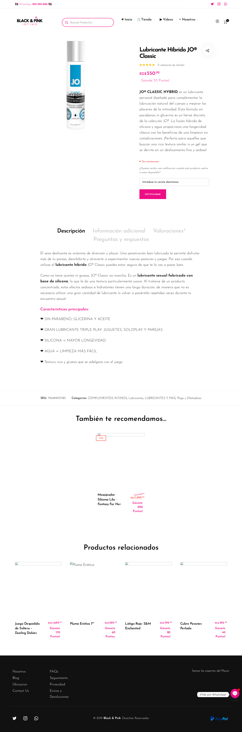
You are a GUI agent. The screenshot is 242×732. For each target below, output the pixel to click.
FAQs (54, 671)
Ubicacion (20, 684)
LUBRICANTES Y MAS (160, 398)
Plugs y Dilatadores (189, 398)
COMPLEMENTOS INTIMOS (107, 398)
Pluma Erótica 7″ (82, 623)
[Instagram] (218, 3)
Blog (16, 678)
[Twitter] (212, 3)
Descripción (71, 231)
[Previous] (21, 603)
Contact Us (21, 691)
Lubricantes (136, 398)
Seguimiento (59, 678)
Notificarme (153, 194)
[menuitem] (90, 22)
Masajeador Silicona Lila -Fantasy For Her (109, 499)
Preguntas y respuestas (121, 239)
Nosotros (19, 671)
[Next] (220, 603)
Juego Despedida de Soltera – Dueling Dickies (27, 628)
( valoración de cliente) (171, 65)
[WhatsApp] (225, 3)
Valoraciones (169, 231)
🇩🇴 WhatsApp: (33, 4)
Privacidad (57, 684)
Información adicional (119, 231)
